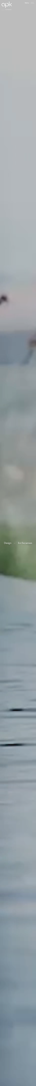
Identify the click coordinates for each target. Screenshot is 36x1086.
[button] (7, 6)
